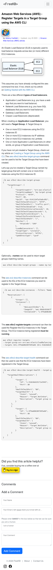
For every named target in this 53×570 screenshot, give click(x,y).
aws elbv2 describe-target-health (20, 357)
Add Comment (12, 551)
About (27, 560)
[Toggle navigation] (47, 4)
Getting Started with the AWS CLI (19, 89)
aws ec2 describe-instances (18, 277)
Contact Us (38, 560)
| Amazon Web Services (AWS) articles (25, 39)
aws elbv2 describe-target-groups (24, 156)
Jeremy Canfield (11, 38)
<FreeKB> (10, 4)
